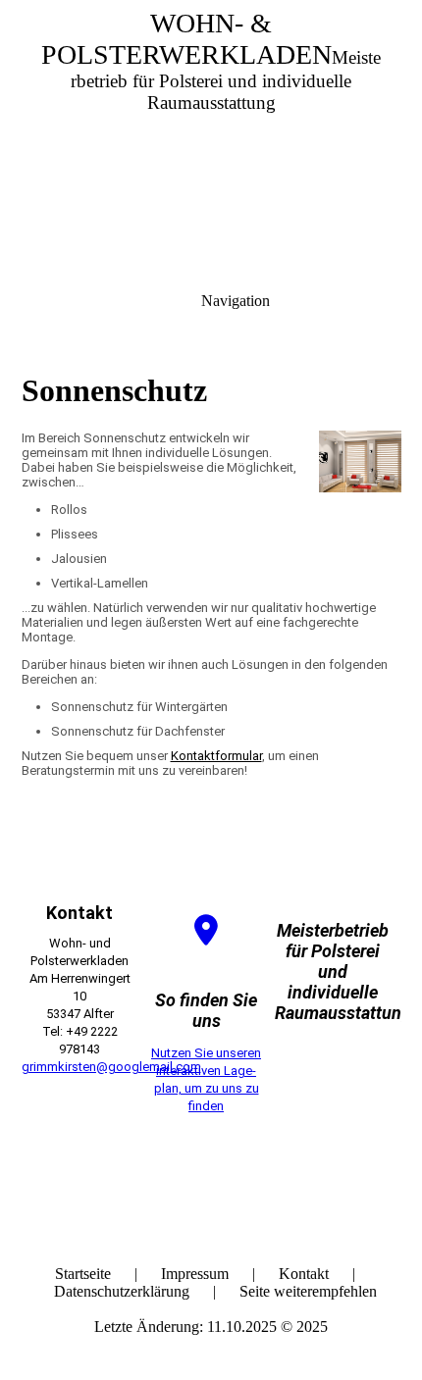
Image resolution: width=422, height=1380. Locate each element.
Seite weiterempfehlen (308, 1291)
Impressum (195, 1273)
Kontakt (304, 1273)
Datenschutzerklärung (121, 1291)
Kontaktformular (216, 755)
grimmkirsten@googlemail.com (111, 1066)
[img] (211, 137)
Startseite (83, 1273)
